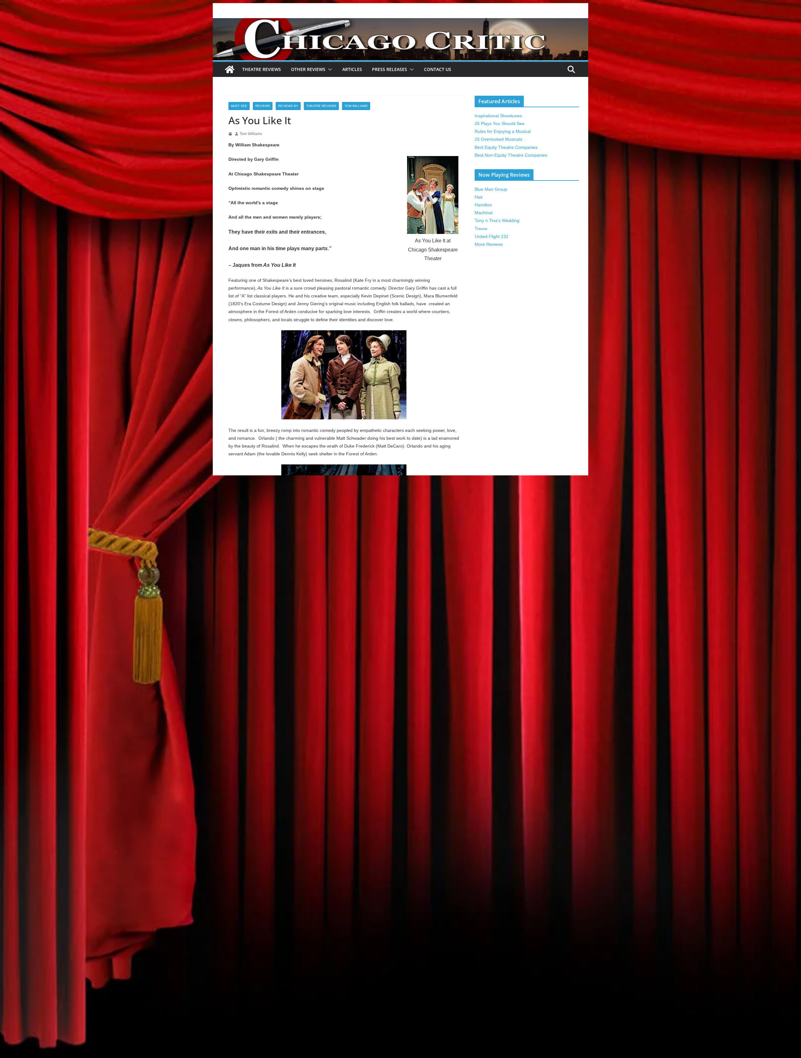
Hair (479, 197)
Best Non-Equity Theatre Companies (511, 155)
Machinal (483, 212)
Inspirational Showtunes (498, 115)
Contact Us (437, 69)
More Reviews (489, 244)
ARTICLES (352, 69)
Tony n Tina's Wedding (497, 220)
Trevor (481, 228)
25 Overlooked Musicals (498, 139)
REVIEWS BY (288, 106)
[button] (328, 69)
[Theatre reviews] (400, 22)
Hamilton (483, 204)
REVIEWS (262, 106)
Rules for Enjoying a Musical (503, 131)
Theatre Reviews (261, 69)
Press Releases (389, 69)
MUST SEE (239, 106)
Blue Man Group (491, 189)
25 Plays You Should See (499, 123)
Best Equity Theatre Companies (506, 147)
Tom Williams (356, 106)
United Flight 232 (491, 236)
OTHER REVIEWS (308, 69)
